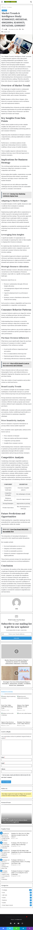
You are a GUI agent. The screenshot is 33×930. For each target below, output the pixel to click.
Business (4, 900)
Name (3, 757)
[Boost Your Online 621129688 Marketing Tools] (8, 700)
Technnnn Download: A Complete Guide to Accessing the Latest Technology (20, 872)
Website (3, 769)
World (3, 897)
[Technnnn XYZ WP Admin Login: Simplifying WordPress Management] (5, 854)
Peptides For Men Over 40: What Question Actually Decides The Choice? (20, 835)
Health (4, 902)
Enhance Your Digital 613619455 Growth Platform (23, 707)
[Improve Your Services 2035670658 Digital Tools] (8, 717)
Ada (16, 609)
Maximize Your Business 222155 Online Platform (23, 722)
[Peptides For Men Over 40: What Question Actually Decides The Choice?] (5, 837)
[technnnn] (10, 1)
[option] (16, 815)
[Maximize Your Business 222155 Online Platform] (24, 717)
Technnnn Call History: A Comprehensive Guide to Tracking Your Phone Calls (20, 861)
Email (3, 763)
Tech (3, 892)
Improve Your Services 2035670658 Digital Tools (8, 722)
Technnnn (9, 7)
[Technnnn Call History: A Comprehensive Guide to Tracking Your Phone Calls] (5, 864)
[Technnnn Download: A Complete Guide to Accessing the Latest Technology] (5, 875)
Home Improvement (7, 905)
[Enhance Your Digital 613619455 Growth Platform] (24, 700)
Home (4, 7)
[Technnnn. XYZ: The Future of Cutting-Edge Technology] (5, 845)
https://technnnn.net (16, 919)
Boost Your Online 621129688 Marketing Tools (7, 707)
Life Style (4, 895)
